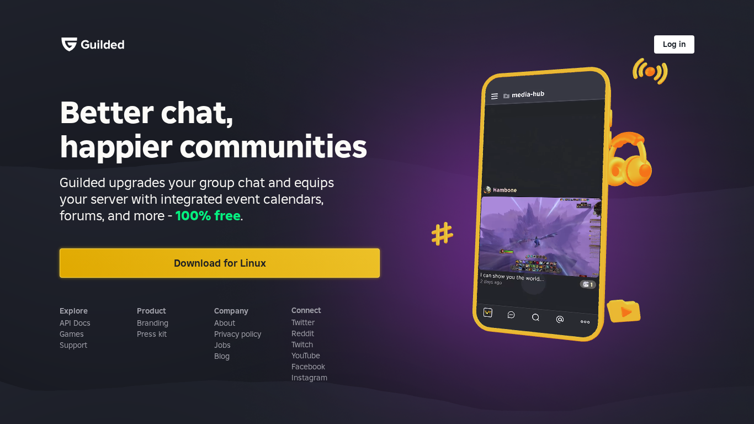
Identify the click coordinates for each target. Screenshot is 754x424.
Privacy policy (237, 334)
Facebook (308, 366)
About (224, 323)
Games (72, 334)
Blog (222, 356)
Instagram (309, 377)
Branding (152, 323)
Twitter (303, 322)
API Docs (75, 323)
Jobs (222, 345)
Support (73, 345)
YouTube (305, 355)
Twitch (302, 344)
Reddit (302, 333)
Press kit (152, 334)
